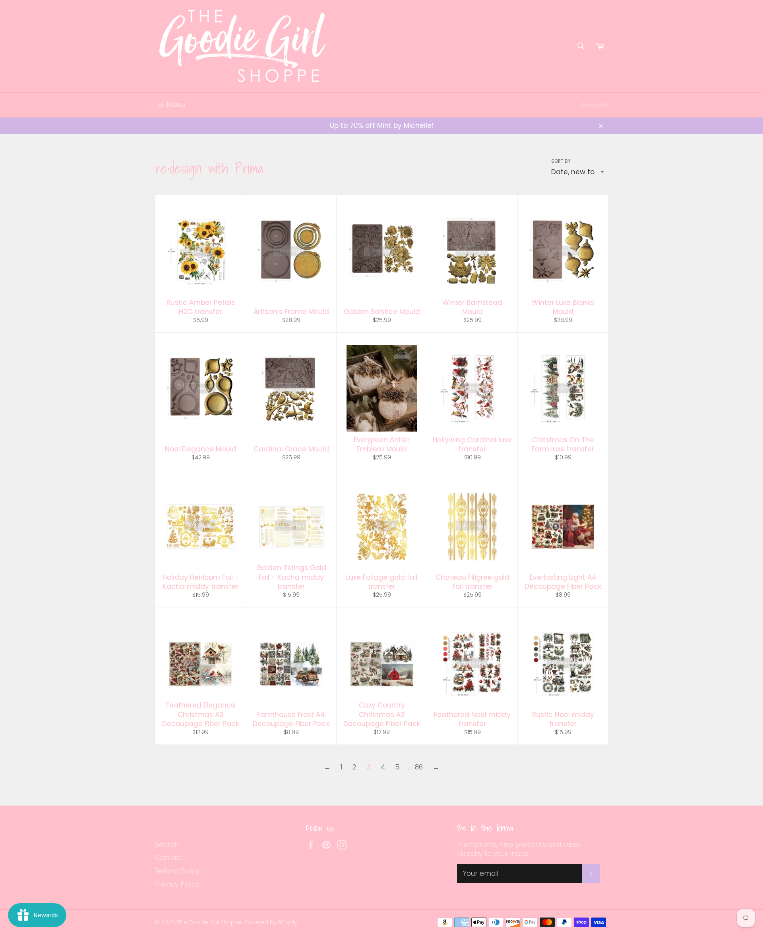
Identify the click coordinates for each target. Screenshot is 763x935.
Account (594, 105)
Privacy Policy (177, 884)
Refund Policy (177, 871)
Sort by (561, 161)
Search (167, 844)
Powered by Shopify (270, 922)
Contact (169, 857)
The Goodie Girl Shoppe (209, 922)
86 (419, 767)
